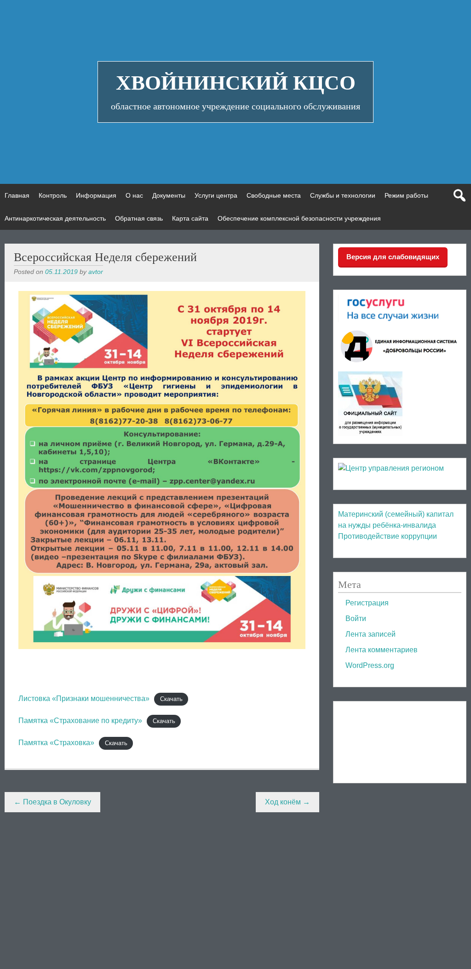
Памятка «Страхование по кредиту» (80, 720)
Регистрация (367, 603)
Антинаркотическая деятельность (55, 218)
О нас (134, 195)
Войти (355, 618)
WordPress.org (369, 665)
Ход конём (287, 802)
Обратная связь (139, 218)
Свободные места (274, 195)
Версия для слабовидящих (392, 257)
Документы (168, 195)
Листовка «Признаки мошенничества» (83, 698)
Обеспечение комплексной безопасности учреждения (299, 218)
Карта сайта (190, 218)
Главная (17, 195)
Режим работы (406, 195)
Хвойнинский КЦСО (236, 82)
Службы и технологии (342, 195)
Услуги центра (216, 195)
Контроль (53, 195)
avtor (95, 271)
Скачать (171, 698)
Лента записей (370, 634)
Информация (96, 195)
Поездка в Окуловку (52, 802)
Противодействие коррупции (387, 536)
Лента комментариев (381, 650)
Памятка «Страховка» (56, 743)
